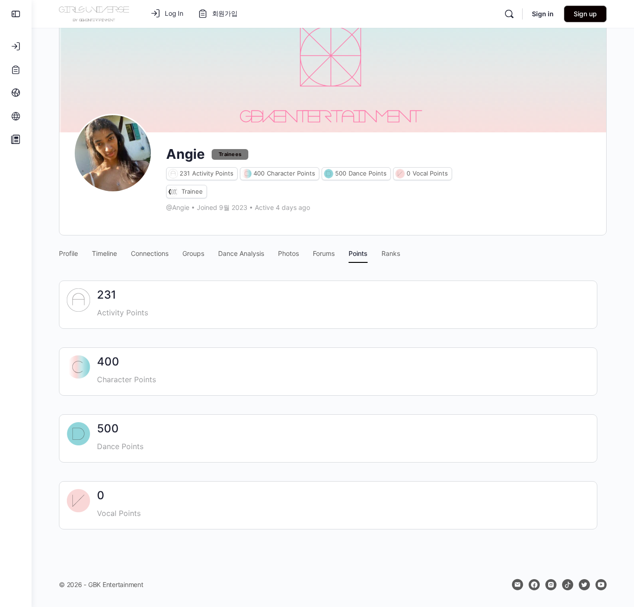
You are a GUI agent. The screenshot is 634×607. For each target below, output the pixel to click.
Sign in (543, 14)
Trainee (192, 191)
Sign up (585, 14)
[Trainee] (173, 191)
